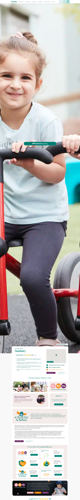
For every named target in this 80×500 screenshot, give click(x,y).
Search (60, 2)
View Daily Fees (59, 404)
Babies (30, 492)
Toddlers (37, 492)
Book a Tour (50, 372)
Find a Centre (68, 1)
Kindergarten (45, 492)
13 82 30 (64, 2)
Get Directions (50, 361)
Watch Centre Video (61, 344)
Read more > (39, 418)
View (35, 355)
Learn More (34, 454)
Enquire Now (61, 372)
